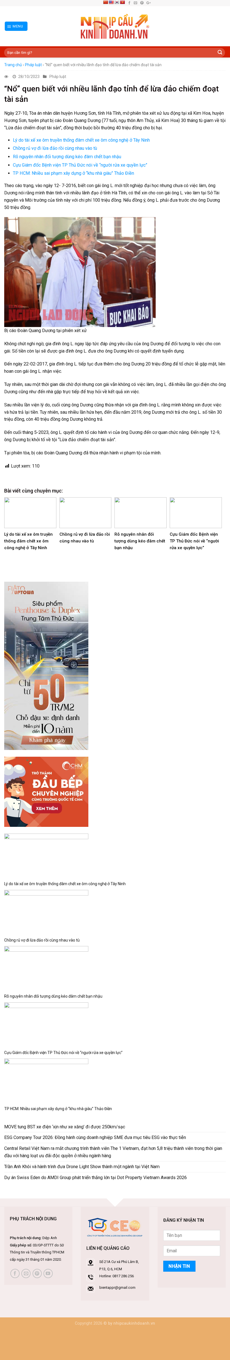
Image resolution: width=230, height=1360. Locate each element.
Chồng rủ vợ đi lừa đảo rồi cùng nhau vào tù (55, 148)
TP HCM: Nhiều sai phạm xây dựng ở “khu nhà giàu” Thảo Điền (73, 173)
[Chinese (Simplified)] (105, 2)
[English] (111, 2)
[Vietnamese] (122, 2)
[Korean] (116, 2)
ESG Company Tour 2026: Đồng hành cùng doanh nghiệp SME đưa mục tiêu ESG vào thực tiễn (95, 1137)
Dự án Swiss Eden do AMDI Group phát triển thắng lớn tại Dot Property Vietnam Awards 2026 (95, 1177)
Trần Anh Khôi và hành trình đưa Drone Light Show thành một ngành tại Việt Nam (82, 1166)
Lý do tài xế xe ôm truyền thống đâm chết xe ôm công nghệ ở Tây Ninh (81, 140)
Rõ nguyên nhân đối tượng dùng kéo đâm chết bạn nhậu (67, 156)
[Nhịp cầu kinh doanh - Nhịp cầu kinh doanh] (115, 26)
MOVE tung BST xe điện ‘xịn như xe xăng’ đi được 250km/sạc (64, 1126)
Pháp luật (33, 65)
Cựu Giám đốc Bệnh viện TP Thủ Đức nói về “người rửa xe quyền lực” (80, 165)
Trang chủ (13, 65)
